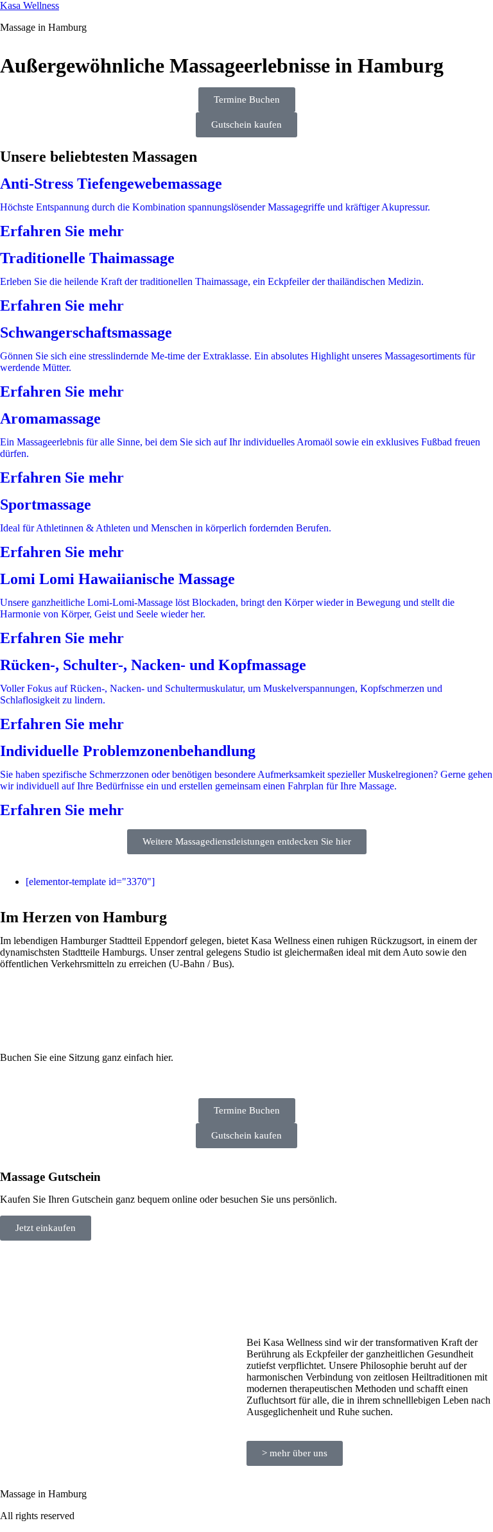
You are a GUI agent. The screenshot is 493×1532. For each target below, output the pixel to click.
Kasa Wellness (29, 5)
